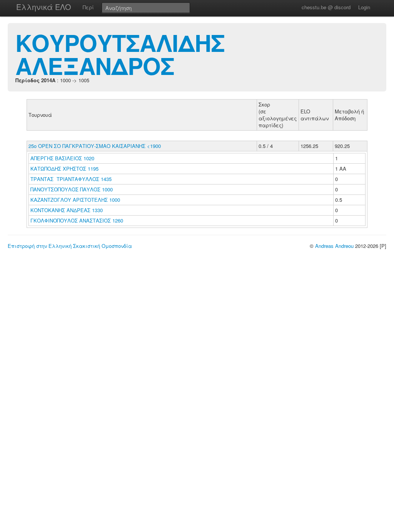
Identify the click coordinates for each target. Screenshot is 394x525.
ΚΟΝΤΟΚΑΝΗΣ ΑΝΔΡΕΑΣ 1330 (66, 210)
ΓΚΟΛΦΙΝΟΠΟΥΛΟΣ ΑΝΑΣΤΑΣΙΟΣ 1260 (76, 220)
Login (364, 7)
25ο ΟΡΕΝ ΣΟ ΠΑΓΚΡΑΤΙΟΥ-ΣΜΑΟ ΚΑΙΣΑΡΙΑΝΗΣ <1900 (94, 146)
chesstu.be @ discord (326, 7)
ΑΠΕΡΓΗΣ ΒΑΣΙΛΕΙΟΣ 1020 (62, 158)
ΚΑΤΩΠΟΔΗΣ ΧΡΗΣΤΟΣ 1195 (64, 168)
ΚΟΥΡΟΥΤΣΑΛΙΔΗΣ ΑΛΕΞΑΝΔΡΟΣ (120, 54)
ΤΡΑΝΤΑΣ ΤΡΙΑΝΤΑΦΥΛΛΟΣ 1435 (71, 179)
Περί (88, 7)
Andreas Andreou (334, 245)
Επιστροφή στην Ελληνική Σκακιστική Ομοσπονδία (70, 245)
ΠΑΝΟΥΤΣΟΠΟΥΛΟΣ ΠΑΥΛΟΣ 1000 (71, 189)
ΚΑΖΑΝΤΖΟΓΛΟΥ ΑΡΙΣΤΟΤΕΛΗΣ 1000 (75, 199)
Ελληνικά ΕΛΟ (43, 6)
